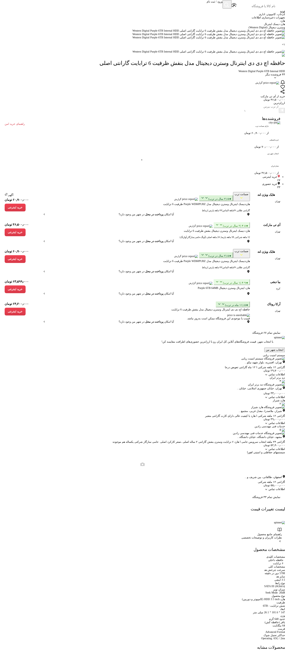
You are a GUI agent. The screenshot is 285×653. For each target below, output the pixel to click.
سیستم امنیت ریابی (274, 355)
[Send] (282, 110)
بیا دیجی (275, 281)
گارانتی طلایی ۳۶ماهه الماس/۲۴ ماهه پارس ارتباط (226, 210)
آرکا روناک (273, 304)
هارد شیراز (279, 400)
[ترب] (280, 4)
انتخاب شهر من (274, 349)
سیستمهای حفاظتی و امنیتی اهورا (266, 452)
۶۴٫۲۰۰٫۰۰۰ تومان (17, 303)
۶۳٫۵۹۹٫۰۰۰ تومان (17, 281)
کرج (278, 288)
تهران (277, 201)
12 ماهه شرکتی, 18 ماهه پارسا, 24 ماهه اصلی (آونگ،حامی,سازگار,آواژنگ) (215, 237)
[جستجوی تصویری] (233, 5)
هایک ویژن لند (266, 194)
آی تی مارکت (271, 225)
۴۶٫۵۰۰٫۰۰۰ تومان (17, 224)
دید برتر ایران (277, 377)
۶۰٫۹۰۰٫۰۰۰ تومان (17, 199)
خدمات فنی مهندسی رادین (270, 426)
